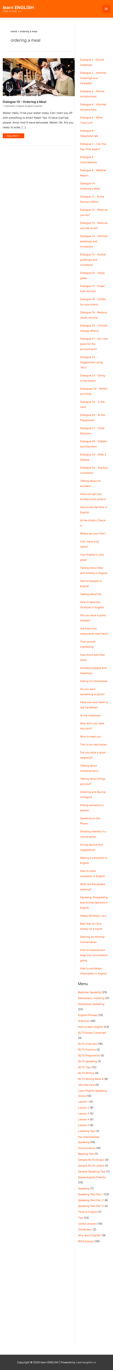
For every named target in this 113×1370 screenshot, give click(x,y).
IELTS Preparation (89, 1055)
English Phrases (88, 1015)
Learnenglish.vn (86, 1362)
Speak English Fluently (30, 106)
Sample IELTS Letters (91, 1165)
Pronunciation (86, 1148)
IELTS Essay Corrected (92, 1032)
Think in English (87, 1211)
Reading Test (86, 1153)
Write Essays (86, 1241)
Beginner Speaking (89, 992)
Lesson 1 (83, 1101)
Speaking (84, 1188)
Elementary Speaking (91, 1004)
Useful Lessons (87, 1223)
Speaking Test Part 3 (91, 1206)
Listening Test (86, 1131)
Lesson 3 (83, 1113)
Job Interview (86, 1084)
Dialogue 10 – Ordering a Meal (24, 102)
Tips (80, 1217)
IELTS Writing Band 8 (91, 1079)
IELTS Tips (84, 1067)
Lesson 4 (83, 1119)
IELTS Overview (87, 1043)
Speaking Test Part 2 (91, 1200)
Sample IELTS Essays (91, 1159)
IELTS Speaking (87, 1061)
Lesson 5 (83, 1125)
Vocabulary (85, 1229)
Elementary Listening (91, 998)
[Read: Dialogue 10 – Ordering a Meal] (39, 76)
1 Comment (9, 106)
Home (14, 31)
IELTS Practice (87, 1049)
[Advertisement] (94, 34)
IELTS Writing (86, 1073)
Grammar (84, 1021)
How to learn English (90, 1026)
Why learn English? (89, 1235)
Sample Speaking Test (92, 1171)
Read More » (13, 136)
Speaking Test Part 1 (90, 1194)
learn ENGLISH (18, 7)
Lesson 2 (83, 1107)
